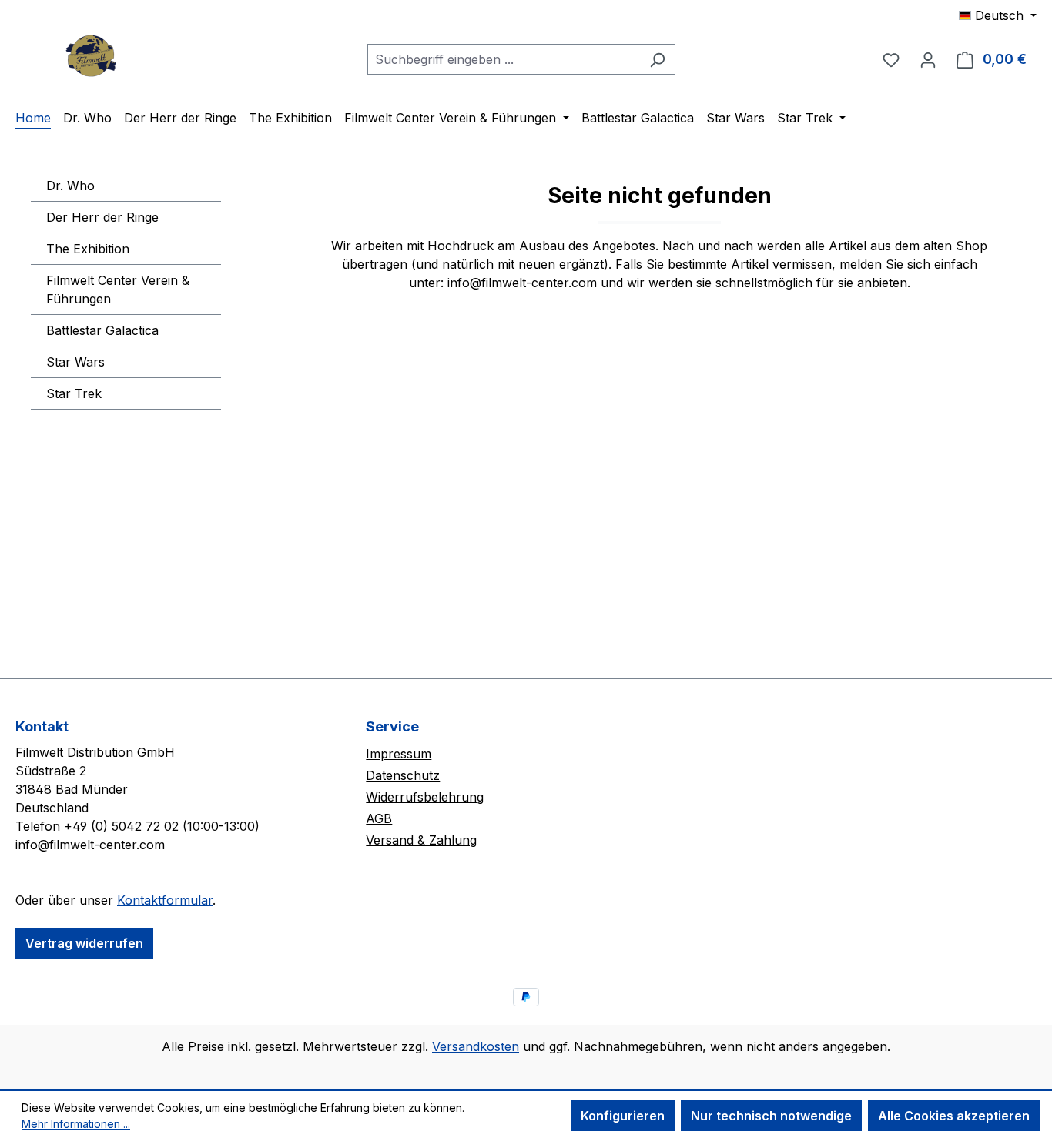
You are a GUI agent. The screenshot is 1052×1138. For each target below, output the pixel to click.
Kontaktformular (165, 900)
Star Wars (75, 362)
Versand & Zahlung (421, 840)
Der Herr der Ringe (102, 217)
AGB (379, 818)
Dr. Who (70, 185)
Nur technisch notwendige (771, 1115)
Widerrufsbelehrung (425, 797)
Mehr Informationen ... (76, 1123)
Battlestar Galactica (102, 330)
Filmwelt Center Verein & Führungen (117, 289)
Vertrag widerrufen (84, 943)
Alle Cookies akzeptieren (954, 1115)
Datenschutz (403, 775)
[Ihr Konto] (928, 59)
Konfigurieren (623, 1115)
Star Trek (74, 393)
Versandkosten (475, 1046)
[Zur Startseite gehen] (92, 56)
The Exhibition (87, 248)
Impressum (398, 753)
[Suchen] (657, 59)
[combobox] (503, 59)
